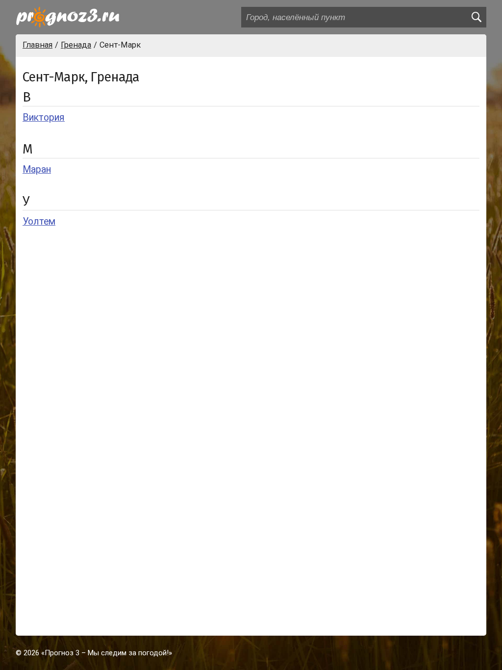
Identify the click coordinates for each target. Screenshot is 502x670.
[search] (476, 17)
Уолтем (39, 221)
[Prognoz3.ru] (68, 17)
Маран (37, 169)
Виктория (44, 117)
